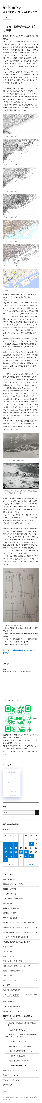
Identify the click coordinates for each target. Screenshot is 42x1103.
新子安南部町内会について (12, 879)
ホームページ (8, 875)
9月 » (31, 864)
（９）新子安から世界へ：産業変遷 (17, 1061)
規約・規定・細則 (9, 980)
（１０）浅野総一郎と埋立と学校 (16, 1065)
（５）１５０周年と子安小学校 (15, 1041)
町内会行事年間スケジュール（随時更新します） (20, 932)
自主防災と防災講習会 (11, 908)
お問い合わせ (8, 1085)
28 (26, 856)
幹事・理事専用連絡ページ (12, 1006)
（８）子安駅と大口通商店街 (15, 1056)
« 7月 (11, 864)
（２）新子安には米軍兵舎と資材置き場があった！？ (21, 1024)
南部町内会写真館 (10, 889)
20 (21, 852)
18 (11, 852)
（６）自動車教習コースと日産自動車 (18, 1046)
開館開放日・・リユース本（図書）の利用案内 (19, 923)
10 (6, 848)
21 (26, 852)
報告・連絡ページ (9, 1002)
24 (6, 856)
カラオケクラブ (8, 975)
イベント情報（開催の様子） (13, 899)
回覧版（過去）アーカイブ (12, 1011)
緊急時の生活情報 (9, 913)
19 (16, 852)
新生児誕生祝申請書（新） (12, 990)
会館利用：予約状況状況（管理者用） (16, 937)
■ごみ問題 (6, 985)
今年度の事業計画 (9, 894)
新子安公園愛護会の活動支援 (13, 971)
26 (16, 856)
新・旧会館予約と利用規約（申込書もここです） (20, 927)
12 (16, 848)
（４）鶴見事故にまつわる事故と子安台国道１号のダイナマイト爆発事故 (21, 1036)
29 (31, 856)
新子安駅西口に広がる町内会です (20, 12)
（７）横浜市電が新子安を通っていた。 (19, 1051)
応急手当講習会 (8, 947)
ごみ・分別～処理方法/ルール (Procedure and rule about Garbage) (20, 996)
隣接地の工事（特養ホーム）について (16, 966)
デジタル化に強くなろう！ (12, 1080)
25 (11, 856)
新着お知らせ (8, 903)
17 (6, 852)
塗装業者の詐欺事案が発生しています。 (17, 942)
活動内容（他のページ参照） (13, 884)
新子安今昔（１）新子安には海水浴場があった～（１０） (18, 1017)
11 (11, 848)
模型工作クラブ (8, 956)
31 (6, 860)
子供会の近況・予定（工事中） (14, 961)
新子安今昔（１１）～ (11, 1070)
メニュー (7, 18)
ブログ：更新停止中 (10, 918)
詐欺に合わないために (11, 1075)
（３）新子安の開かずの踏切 (15, 1030)
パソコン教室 (8, 951)
